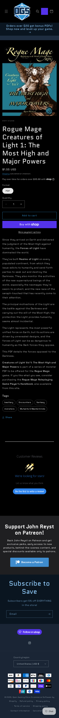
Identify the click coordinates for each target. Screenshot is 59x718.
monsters (9, 408)
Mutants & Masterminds (32, 408)
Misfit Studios (8, 121)
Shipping (6, 174)
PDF (8, 190)
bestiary (8, 402)
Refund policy (26, 701)
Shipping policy (40, 706)
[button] (6, 11)
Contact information (20, 711)
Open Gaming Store (22, 697)
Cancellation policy (42, 711)
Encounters (25, 402)
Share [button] (9, 417)
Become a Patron (32, 562)
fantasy (41, 402)
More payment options (29, 232)
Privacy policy (43, 701)
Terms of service (22, 706)
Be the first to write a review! (29, 491)
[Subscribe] (49, 614)
